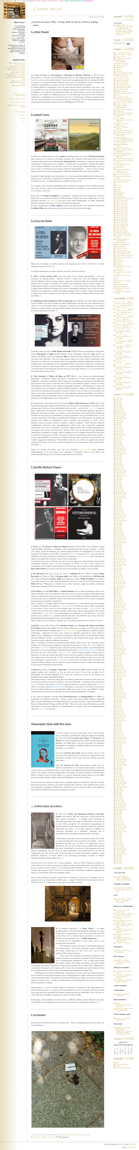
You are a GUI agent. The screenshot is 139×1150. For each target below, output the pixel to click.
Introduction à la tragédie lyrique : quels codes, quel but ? (124, 889)
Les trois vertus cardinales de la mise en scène (17, 82)
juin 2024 (119, 441)
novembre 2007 (121, 806)
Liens (23, 121)
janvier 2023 (120, 468)
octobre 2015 (120, 630)
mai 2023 (119, 461)
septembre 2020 (121, 520)
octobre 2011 (120, 719)
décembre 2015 (121, 626)
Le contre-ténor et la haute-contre (122, 911)
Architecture (120, 261)
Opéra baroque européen (124, 109)
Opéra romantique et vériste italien (122, 134)
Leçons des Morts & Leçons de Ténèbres (18, 70)
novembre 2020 (121, 517)
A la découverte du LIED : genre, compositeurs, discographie (124, 900)
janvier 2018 (120, 579)
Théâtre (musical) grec (123, 180)
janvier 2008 (120, 802)
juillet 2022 (119, 479)
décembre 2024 (121, 435)
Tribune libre (21, 115)
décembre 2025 (121, 413)
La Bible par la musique (123, 58)
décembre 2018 (121, 559)
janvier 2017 (120, 602)
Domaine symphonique (123, 233)
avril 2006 (119, 841)
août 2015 (119, 633)
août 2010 (119, 744)
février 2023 (120, 466)
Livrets (118, 189)
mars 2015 (119, 642)
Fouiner (117, 40)
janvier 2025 (120, 433)
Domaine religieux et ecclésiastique (122, 240)
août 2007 (119, 811)
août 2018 (119, 566)
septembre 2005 (121, 854)
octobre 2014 (120, 652)
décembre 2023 (121, 448)
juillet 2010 (119, 746)
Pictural (118, 263)
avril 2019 (119, 552)
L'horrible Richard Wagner (124, 132)
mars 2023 (119, 465)
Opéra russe (120, 167)
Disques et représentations (125, 198)
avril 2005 (119, 863)
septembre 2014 (121, 654)
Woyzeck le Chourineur (17, 74)
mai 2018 (119, 572)
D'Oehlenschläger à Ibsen (124, 73)
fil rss (117, 1062)
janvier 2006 (120, 846)
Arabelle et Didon (19, 73)
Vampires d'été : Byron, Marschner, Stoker (123, 75)
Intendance (119, 67)
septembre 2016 (121, 609)
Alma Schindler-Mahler (123, 87)
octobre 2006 (120, 830)
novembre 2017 (121, 583)
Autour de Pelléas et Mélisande (122, 156)
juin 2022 (119, 481)
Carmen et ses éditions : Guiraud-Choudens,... (124, 341)
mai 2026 (119, 403)
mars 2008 (119, 798)
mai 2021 (119, 505)
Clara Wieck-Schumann (123, 86)
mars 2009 (119, 776)
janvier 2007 (120, 824)
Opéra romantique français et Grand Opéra (124, 141)
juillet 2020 (119, 524)
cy (64, 748)
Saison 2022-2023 (122, 224)
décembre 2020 (121, 515)
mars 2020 (119, 531)
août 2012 (119, 700)
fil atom (118, 1066)
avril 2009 (119, 774)
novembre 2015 (121, 628)
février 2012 (120, 711)
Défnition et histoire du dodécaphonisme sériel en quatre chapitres (124, 939)
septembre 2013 (121, 676)
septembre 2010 (121, 743)
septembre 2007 (121, 809)
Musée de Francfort (69, 630)
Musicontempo (120, 246)
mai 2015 (119, 639)
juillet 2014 (119, 657)
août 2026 (119, 398)
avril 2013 (119, 685)
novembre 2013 (121, 672)
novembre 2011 (121, 717)
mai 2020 (119, 528)
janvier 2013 (120, 691)
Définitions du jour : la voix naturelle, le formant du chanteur (124, 930)
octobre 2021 (120, 496)
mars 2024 (119, 444)
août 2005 (119, 856)
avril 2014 (119, 663)
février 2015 (120, 644)
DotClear (132, 1144)
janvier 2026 (120, 411)
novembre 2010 (121, 739)
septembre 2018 (121, 565)
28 (123, 1053)
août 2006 (119, 833)
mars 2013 (119, 687)
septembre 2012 (121, 698)
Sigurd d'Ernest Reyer (123, 148)
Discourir (119, 259)
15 (125, 1050)
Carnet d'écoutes (77, 1134)
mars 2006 (119, 843)
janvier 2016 (120, 624)
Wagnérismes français (123, 153)
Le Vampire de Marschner (124, 130)
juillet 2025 (119, 422)
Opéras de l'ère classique (124, 113)
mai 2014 (119, 661)
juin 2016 (119, 615)
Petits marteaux (121, 228)
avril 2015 (119, 641)
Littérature (119, 71)
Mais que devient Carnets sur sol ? (124, 302)
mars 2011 (119, 731)
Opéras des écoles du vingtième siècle (123, 170)
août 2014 (119, 655)
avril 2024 (119, 442)
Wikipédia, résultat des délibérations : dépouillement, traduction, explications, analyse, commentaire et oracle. (124, 1031)
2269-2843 (131, 1147)
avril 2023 (119, 463)
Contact (22, 118)
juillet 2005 (119, 857)
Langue (118, 69)
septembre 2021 (121, 498)
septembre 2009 (121, 765)
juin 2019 (119, 548)
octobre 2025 (120, 416)
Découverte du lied (122, 84)
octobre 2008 (120, 785)
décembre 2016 (121, 604)
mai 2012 (119, 706)
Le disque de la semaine (124, 252)
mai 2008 (119, 794)
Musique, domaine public (17, 98)
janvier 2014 (120, 668)
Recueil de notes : (19, 94)
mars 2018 (119, 576)
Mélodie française (121, 91)
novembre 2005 (121, 850)
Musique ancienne (122, 284)
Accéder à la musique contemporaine (123, 1019)
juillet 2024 (119, 439)
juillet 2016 (119, 613)
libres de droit (85, 449)
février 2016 (120, 622)
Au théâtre (119, 265)
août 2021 (119, 500)
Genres (118, 187)
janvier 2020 (120, 535)
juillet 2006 (119, 835)
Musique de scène (122, 182)
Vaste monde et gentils (123, 281)
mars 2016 (119, 620)
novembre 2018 (121, 561)
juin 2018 (119, 570)
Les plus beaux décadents (124, 158)
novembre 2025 (121, 415)
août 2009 (119, 767)
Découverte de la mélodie (124, 93)
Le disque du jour (121, 250)
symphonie (54, 200)
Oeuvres (119, 185)
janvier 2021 (120, 513)
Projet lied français (122, 89)
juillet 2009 (119, 768)
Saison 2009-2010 (122, 200)
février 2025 (120, 431)
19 (117, 1052)
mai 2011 (119, 728)
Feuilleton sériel (20, 86)
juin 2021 (119, 504)
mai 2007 (119, 817)
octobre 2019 (120, 541)
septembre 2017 (121, 587)
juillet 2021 (119, 502)
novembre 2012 (121, 694)
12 (117, 1050)
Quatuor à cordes (121, 230)
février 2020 (120, 533)
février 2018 (120, 578)
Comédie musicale (122, 173)
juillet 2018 (119, 568)
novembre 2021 (121, 494)
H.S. (117, 279)
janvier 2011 (120, 735)
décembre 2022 (121, 470)
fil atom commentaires (123, 1068)
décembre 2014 (121, 648)
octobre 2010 (120, 741)
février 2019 (120, 555)
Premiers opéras (121, 104)
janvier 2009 (120, 780)
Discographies (120, 197)
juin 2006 (119, 837)
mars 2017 (119, 598)
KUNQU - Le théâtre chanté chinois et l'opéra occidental (124, 961)
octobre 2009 (120, 763)
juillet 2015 (119, 635)
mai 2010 (119, 750)
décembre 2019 (121, 537)
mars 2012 (119, 709)
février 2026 (120, 409)
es (67, 748)
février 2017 (120, 600)
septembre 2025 (121, 418)
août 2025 (119, 420)
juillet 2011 (119, 724)
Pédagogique (120, 193)
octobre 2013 (120, 674)
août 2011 (119, 722)
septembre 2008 (121, 787)
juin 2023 (119, 459)
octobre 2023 (120, 452)
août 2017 (119, 589)
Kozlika (122, 1144)
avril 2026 (119, 405)
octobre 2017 (120, 585)
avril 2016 (119, 618)
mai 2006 (119, 839)
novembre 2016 (121, 605)
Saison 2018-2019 (122, 217)
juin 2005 (119, 859)
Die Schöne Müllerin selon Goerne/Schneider (124, 1009)
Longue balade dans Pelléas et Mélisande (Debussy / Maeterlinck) (124, 878)
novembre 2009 (121, 761)
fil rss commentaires (122, 1064)
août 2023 (119, 455)
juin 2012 (119, 704)
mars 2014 (119, 665)
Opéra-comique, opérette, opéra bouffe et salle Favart (124, 925)
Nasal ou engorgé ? (18, 76)
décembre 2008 (121, 781)
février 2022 (120, 489)
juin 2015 (119, 637)
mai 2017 (119, 594)
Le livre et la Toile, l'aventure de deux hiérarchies (15, 67)
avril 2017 (119, 596)
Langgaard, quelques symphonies (123, 994)
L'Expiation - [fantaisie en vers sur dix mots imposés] (124, 976)
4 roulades (36, 1137)
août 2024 (119, 437)
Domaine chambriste (122, 232)
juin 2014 (119, 659)
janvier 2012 (120, 713)
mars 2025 (119, 429)
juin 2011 (118, 726)
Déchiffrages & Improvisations (121, 61)
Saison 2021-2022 (122, 222)
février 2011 (120, 733)
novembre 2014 (121, 650)
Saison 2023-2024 (122, 226)
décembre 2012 (121, 693)
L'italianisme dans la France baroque (18, 63)
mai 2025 (119, 426)
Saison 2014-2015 (122, 209)
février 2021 (120, 511)
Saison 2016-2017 (122, 213)
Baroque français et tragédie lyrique (122, 106)
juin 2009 (119, 770)
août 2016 (119, 611)
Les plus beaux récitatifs (124, 102)
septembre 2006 (121, 832)
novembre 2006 (121, 828)
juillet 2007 (119, 813)
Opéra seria (120, 111)
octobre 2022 (120, 474)
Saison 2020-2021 (122, 220)
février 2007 (120, 822)
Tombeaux (119, 362)
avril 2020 (119, 530)
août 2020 (119, 522)
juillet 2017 (119, 591)
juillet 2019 (119, 546)
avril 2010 (119, 752)
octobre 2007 (120, 807)
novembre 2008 (121, 783)
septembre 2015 (121, 631)
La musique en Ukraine (123, 53)
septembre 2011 (121, 720)
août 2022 (119, 478)
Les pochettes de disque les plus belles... (123, 331)
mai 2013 (119, 683)
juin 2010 (119, 748)
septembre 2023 (121, 453)
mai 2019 (119, 550)
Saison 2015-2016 (122, 211)
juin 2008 (119, 793)
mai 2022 (119, 483)
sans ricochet (49, 1137)
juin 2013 (119, 681)
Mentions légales (20, 111)
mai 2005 (119, 861)
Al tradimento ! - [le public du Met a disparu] (124, 980)
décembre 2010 (121, 737)
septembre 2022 (121, 476)
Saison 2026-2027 (122, 65)
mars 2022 (119, 487)
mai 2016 (119, 617)
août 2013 (119, 678)
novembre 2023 (121, 450)
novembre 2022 (121, 472)
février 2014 (120, 667)
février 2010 (120, 755)
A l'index (118, 282)
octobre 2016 (120, 607)
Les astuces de (18, 102)
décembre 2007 (121, 804)
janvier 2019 (120, 557)
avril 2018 (119, 574)
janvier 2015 (120, 646)
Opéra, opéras (120, 242)
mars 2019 (119, 553)
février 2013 (120, 689)
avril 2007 (119, 819)
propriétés (42, 708)
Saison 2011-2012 (122, 204)
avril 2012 (119, 707)
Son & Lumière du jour (123, 253)
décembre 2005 (121, 848)
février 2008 (120, 800)
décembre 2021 (121, 492)
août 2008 (119, 789)
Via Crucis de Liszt (122, 97)
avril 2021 (119, 507)
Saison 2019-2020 (122, 219)
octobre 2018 (120, 563)
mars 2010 (119, 754)
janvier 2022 (120, 491)
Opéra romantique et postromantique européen (124, 138)
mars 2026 (119, 407)
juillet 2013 (119, 680)
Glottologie (119, 195)
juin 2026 (119, 402)
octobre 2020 (120, 518)
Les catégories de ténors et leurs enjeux (124, 921)
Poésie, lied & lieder (122, 82)
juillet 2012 (119, 702)
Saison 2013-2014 (122, 208)
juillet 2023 (119, 457)
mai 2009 (119, 772)
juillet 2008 (119, 791)
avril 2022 (119, 485)
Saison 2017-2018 (122, 215)
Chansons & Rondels (123, 174)
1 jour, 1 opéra (120, 56)
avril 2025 (119, 428)
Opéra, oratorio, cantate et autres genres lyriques (124, 914)
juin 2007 (119, 815)
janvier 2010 (120, 757)
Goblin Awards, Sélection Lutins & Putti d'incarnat (124, 99)
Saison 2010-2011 (122, 202)
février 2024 (120, 446)
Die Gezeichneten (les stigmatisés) (123, 164)
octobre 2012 (120, 696)
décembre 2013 (121, 670)
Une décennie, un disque (124, 54)
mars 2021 (119, 509)
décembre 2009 (121, 759)
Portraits (118, 191)
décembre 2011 (121, 715)
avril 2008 (119, 796)
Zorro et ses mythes (122, 78)
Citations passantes (122, 80)
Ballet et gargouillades (123, 244)
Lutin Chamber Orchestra (124, 255)
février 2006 (120, 844)
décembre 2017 (121, 581)
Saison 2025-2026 (122, 63)
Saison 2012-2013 (122, 206)
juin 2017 (119, 592)
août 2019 (119, 544)
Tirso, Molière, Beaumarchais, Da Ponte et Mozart (124, 120)
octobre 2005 (120, 852)
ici (40, 295)
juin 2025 (119, 424)
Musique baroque (121, 286)
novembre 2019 (121, 539)
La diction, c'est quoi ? (123, 943)
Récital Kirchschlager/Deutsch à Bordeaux (124, 1005)
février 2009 (120, 778)
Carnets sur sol (48, 8)
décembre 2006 (121, 826)
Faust (118, 95)
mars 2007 (119, 820)
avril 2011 (119, 730)
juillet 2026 (119, 400)
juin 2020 (119, 526)
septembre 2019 (121, 542)
